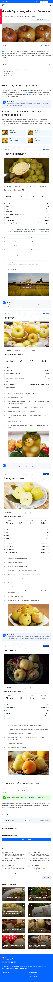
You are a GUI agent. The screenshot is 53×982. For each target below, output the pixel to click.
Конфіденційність (5, 972)
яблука (9, 803)
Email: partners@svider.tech (34, 976)
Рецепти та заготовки (10, 16)
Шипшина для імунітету (10, 860)
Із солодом (6, 73)
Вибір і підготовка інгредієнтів (10, 67)
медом (3, 121)
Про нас (3, 974)
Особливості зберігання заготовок (11, 80)
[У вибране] (23, 889)
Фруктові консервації (10, 814)
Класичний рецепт (8, 71)
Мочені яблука (5, 51)
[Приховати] (49, 65)
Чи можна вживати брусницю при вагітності (15, 873)
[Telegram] (9, 962)
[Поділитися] (41, 45)
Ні (29, 820)
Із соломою (6, 77)
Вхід (43, 1)
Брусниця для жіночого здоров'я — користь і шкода (41, 860)
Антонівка (29, 94)
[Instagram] (6, 962)
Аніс (35, 94)
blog (5, 1)
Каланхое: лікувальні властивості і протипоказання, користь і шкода (38, 873)
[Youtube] (12, 962)
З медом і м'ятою (8, 75)
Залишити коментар (26, 839)
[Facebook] (3, 962)
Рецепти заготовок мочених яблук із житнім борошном (15, 69)
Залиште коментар (9, 835)
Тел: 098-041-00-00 (32, 974)
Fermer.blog (3, 5)
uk (37, 2)
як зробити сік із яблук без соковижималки (32, 797)
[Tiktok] (15, 962)
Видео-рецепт (43, 186)
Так (25, 820)
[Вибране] (50, 2)
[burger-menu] (50, 5)
